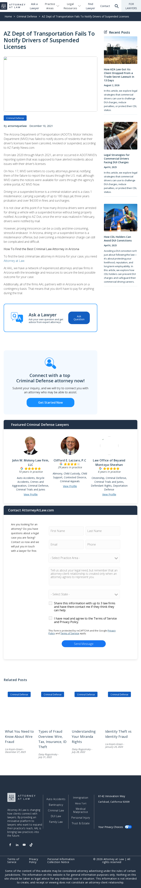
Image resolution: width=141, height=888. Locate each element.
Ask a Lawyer (34, 6)
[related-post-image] (20, 711)
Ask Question (79, 318)
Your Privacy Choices (110, 827)
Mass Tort (80, 803)
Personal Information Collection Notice (61, 861)
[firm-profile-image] (30, 447)
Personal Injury (80, 817)
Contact (105, 6)
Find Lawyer (90, 6)
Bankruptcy (56, 804)
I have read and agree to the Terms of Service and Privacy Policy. (85, 620)
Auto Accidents (55, 799)
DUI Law (56, 816)
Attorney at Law (14, 261)
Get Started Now (50, 402)
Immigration (80, 797)
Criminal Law (56, 810)
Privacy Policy (33, 861)
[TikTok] (31, 845)
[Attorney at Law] (12, 6)
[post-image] (120, 52)
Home (8, 16)
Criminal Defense (27, 16)
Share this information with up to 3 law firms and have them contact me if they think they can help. (84, 607)
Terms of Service (69, 633)
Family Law (56, 821)
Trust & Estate (81, 823)
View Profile (31, 494)
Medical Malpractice (80, 810)
